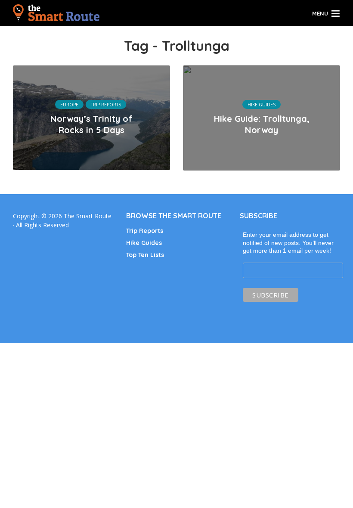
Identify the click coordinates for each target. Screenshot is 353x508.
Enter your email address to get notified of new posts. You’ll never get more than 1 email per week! (288, 242)
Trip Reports (106, 105)
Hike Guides (262, 105)
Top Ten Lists (145, 255)
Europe (69, 105)
